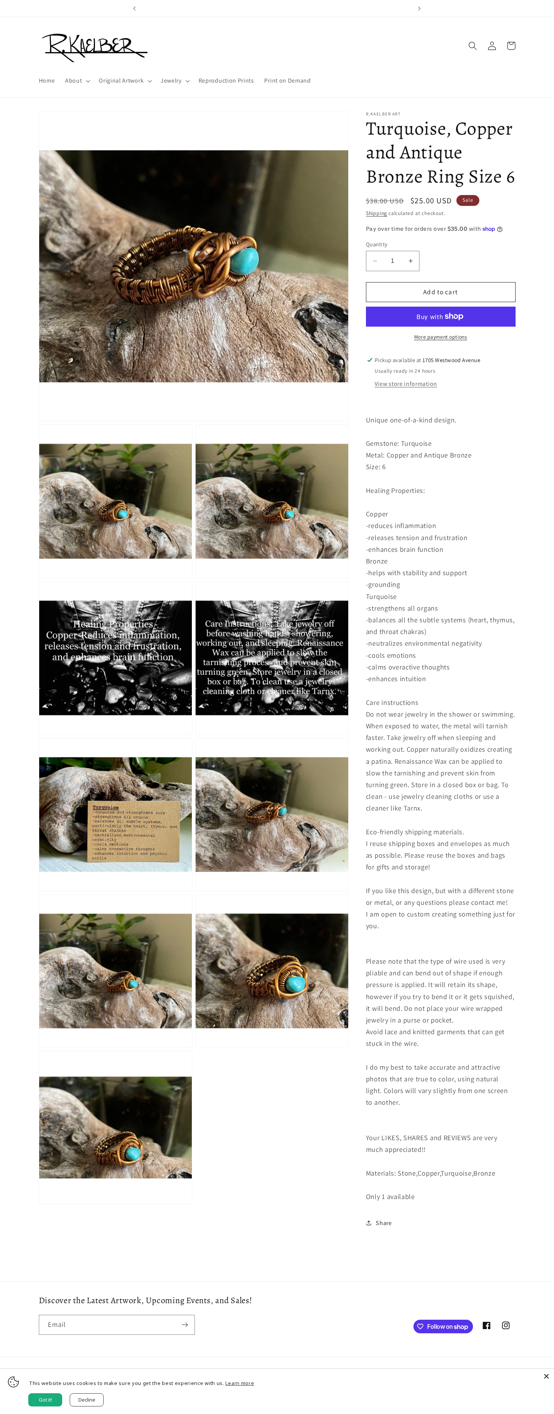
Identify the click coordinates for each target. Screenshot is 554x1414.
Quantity (377, 244)
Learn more (239, 1383)
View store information (406, 384)
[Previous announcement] (134, 8)
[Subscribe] (184, 1325)
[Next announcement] (419, 8)
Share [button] (384, 1223)
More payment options (440, 336)
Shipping (376, 213)
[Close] (546, 1376)
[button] (76, 81)
